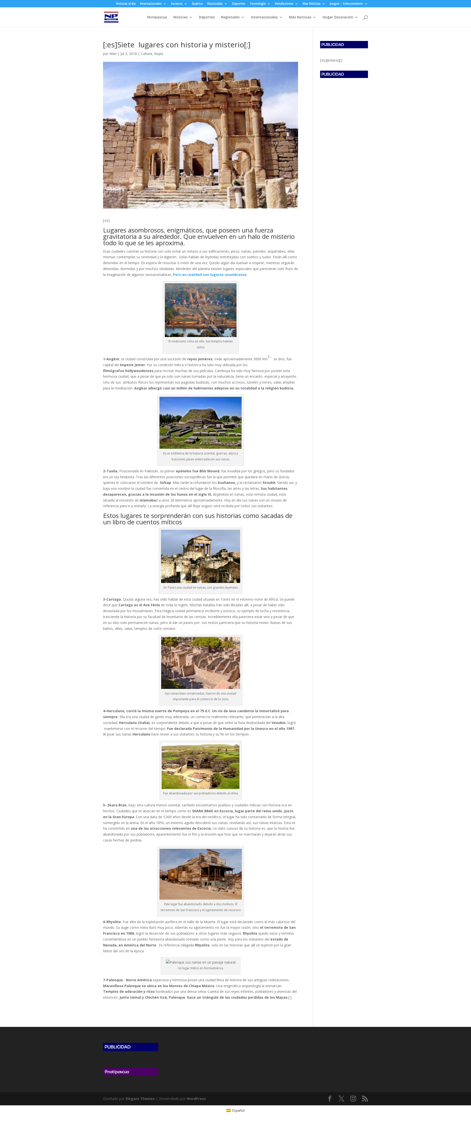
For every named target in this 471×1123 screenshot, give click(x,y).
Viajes (158, 53)
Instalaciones (284, 4)
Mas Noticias (312, 4)
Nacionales (215, 4)
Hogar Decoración (338, 17)
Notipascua (157, 17)
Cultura (146, 53)
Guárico (197, 4)
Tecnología (258, 4)
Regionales (230, 17)
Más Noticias (300, 17)
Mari (113, 53)
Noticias (180, 17)
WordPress (196, 1098)
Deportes (238, 4)
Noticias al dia (126, 4)
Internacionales (151, 4)
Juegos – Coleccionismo (346, 4)
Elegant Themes (140, 1098)
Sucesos (177, 4)
